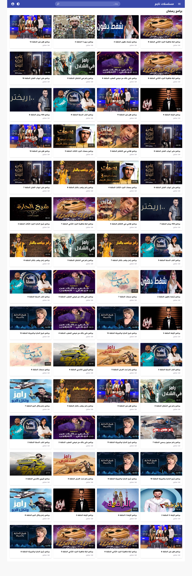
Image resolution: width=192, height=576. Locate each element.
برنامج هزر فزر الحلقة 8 (170, 551)
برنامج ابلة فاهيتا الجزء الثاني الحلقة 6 (120, 551)
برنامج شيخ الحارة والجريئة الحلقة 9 (122, 478)
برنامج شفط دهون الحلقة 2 (168, 296)
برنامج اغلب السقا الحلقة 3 (169, 369)
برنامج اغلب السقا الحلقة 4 (38, 296)
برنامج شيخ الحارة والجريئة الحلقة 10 (165, 478)
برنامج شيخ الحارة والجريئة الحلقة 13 (122, 333)
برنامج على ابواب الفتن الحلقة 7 (36, 187)
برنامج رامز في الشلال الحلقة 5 (80, 260)
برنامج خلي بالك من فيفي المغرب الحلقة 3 (76, 442)
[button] (58, 3)
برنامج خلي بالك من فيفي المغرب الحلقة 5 (76, 296)
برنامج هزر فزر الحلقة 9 (127, 406)
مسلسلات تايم (164, 4)
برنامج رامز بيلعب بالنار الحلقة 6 (37, 260)
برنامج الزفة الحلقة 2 (84, 515)
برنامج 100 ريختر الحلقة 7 (170, 224)
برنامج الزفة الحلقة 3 (171, 333)
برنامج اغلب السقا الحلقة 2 (39, 442)
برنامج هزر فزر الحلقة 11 (127, 114)
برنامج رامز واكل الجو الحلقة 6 (37, 515)
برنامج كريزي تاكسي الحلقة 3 (38, 478)
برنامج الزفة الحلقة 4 (171, 114)
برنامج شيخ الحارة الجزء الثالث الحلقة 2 (34, 224)
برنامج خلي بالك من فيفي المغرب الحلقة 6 (119, 78)
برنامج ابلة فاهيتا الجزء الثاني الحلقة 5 (77, 551)
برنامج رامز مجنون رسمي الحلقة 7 (166, 442)
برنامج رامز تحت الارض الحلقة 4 (80, 478)
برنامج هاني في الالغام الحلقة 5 (123, 151)
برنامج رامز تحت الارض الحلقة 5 (124, 369)
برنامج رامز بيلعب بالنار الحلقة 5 (80, 406)
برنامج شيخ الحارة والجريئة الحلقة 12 (35, 333)
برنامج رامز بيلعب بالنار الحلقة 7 (124, 260)
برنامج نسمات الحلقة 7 (127, 296)
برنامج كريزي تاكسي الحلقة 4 (81, 369)
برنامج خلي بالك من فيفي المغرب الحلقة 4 (76, 333)
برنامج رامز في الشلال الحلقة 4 (167, 406)
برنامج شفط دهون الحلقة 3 (125, 41)
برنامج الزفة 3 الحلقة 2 (170, 515)
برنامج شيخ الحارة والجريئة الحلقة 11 (122, 442)
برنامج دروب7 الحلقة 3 (84, 41)
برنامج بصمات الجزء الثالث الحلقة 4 (122, 187)
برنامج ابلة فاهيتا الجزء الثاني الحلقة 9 (164, 41)
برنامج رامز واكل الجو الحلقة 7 (37, 406)
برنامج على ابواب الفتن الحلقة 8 (167, 187)
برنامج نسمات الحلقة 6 (40, 369)
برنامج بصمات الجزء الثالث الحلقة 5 (79, 151)
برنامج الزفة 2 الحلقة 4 (127, 515)
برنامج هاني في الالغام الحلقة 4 (123, 224)
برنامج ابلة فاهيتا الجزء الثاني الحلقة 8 (164, 78)
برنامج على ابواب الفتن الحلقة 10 (36, 78)
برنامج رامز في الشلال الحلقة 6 (80, 78)
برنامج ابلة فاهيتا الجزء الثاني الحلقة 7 (77, 224)
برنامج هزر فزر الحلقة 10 (40, 151)
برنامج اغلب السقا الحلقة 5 (169, 260)
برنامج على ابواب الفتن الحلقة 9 (167, 151)
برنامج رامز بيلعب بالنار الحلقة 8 (80, 187)
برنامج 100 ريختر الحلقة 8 (39, 114)
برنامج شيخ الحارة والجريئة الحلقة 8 (35, 551)
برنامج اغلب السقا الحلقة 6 (82, 114)
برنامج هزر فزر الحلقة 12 (40, 41)
